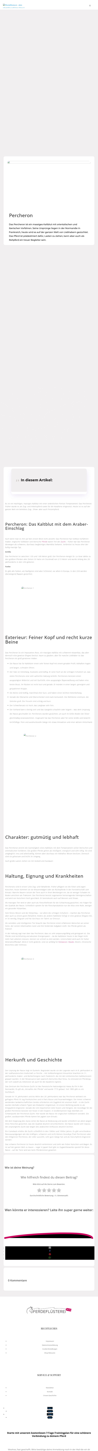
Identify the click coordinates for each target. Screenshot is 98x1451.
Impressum (50, 1341)
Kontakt (50, 1392)
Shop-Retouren (49, 1353)
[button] (50, 1248)
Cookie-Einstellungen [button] (49, 1349)
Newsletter (50, 1388)
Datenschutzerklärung (50, 1345)
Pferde (44, 542)
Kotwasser (63, 942)
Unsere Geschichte (49, 1395)
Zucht (63, 542)
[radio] (39, 1190)
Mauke (71, 942)
